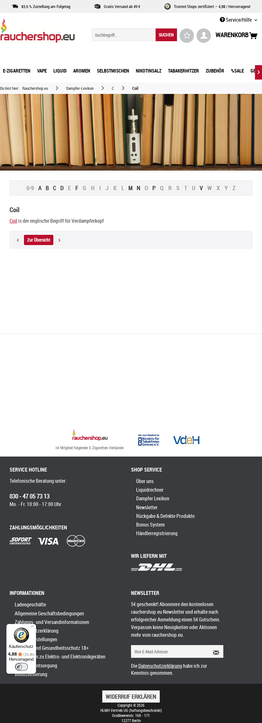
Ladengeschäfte (30, 604)
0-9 (30, 188)
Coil (13, 220)
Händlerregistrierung (157, 533)
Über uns (145, 481)
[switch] (21, 667)
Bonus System (150, 524)
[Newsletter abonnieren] (214, 651)
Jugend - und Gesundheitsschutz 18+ (52, 647)
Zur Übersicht (38, 240)
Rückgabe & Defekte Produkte (165, 515)
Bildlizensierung (31, 674)
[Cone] (59, 240)
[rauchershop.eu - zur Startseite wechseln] (37, 32)
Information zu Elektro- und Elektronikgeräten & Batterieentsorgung (60, 661)
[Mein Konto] (203, 35)
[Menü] (32, 628)
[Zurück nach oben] (90, 436)
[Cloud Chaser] (17, 240)
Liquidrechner (150, 489)
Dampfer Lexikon (152, 498)
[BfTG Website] (148, 440)
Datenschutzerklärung (36, 630)
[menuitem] (134, 34)
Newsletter (147, 507)
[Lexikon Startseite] (131, 132)
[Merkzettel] (187, 35)
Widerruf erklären (131, 696)
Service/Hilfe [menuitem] (239, 19)
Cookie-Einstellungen (36, 639)
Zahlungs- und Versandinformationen (52, 622)
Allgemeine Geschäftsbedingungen (49, 613)
